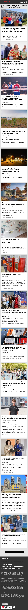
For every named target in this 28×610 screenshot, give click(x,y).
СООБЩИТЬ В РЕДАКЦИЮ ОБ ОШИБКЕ (11, 568)
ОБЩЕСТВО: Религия (7, 74)
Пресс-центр (18, 562)
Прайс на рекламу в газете (15, 561)
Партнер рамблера (12, 603)
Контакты (4, 561)
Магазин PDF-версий (7, 564)
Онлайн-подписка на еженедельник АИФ (12, 566)
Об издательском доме (7, 562)
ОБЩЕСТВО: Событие (7, 39)
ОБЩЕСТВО (4, 107)
